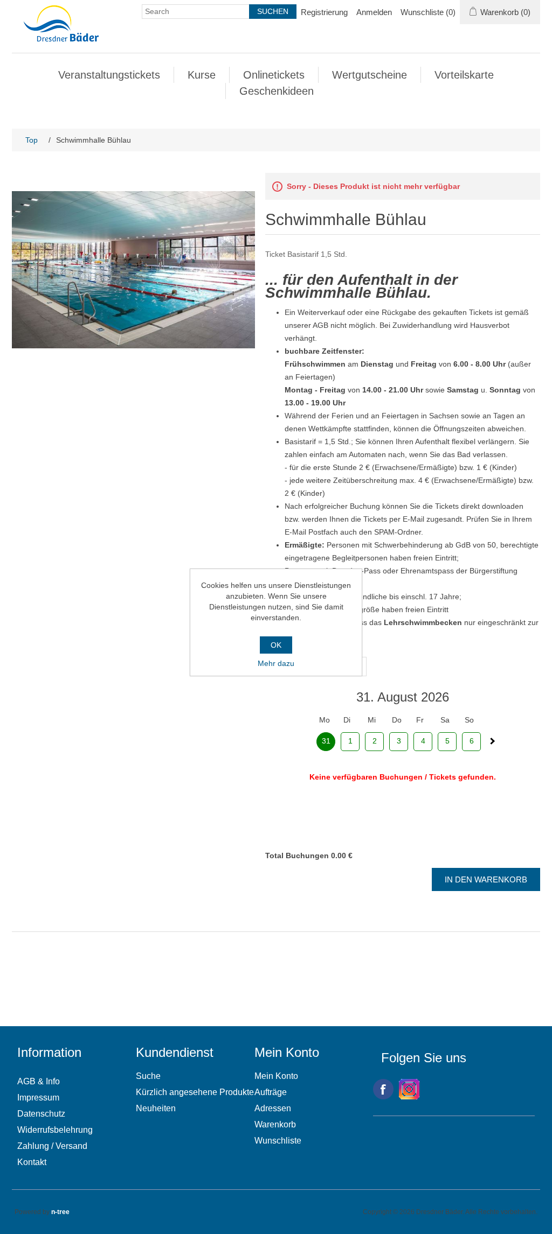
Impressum (38, 1097)
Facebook (383, 1089)
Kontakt (31, 1162)
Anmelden (374, 12)
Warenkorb (275, 1124)
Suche (148, 1076)
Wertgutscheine (369, 75)
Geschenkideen (276, 91)
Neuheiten (156, 1108)
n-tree (60, 1212)
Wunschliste (277, 1140)
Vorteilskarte (464, 75)
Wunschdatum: (290, 652)
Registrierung (324, 12)
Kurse (202, 75)
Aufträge (270, 1092)
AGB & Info (38, 1081)
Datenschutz (41, 1113)
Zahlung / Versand (52, 1146)
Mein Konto (276, 1076)
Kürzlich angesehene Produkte (195, 1092)
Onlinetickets (274, 75)
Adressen (272, 1108)
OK (276, 645)
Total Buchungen (297, 855)
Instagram (409, 1089)
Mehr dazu (276, 663)
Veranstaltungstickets (109, 75)
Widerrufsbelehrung (55, 1129)
